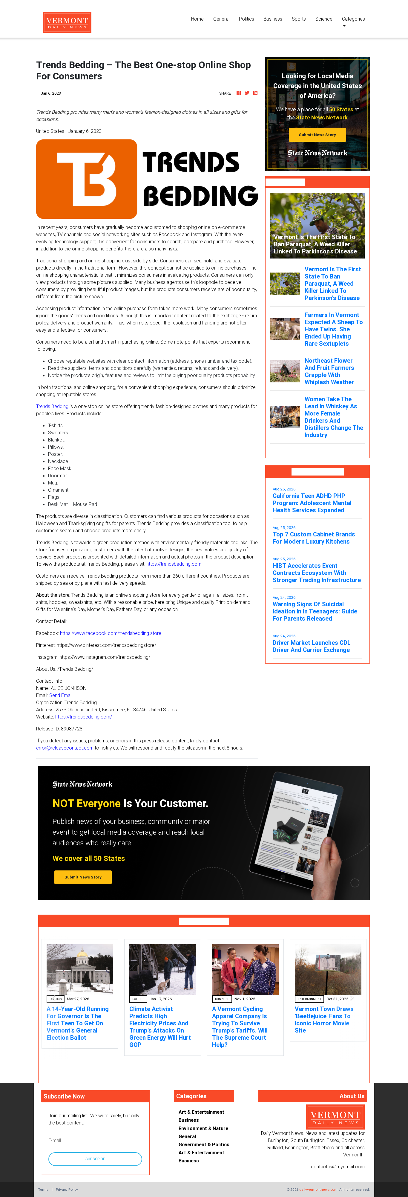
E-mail (54, 1140)
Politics (246, 19)
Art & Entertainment (201, 1112)
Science (323, 19)
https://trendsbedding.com (173, 564)
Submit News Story (317, 134)
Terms (43, 1189)
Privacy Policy (67, 1189)
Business (273, 19)
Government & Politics (204, 1144)
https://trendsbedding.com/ (83, 717)
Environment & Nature (203, 1128)
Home (199, 19)
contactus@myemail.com (338, 1167)
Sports (299, 19)
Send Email (60, 695)
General (221, 19)
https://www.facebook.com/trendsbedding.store (110, 633)
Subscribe (95, 1158)
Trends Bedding (52, 406)
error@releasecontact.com (64, 748)
